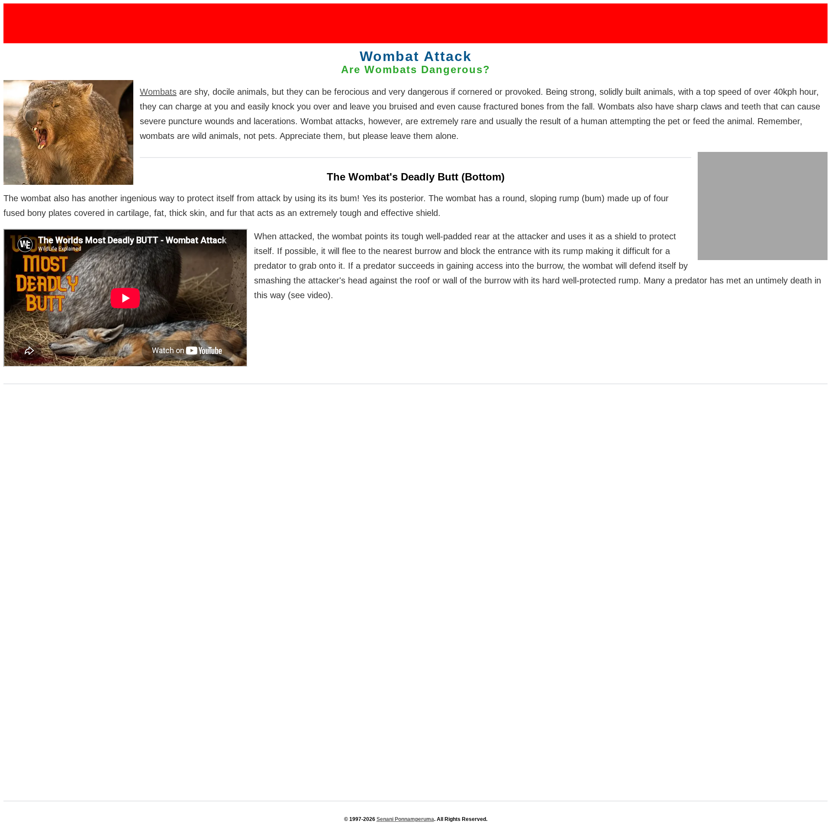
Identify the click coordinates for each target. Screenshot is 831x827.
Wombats (158, 92)
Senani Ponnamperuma (405, 819)
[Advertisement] (415, 22)
